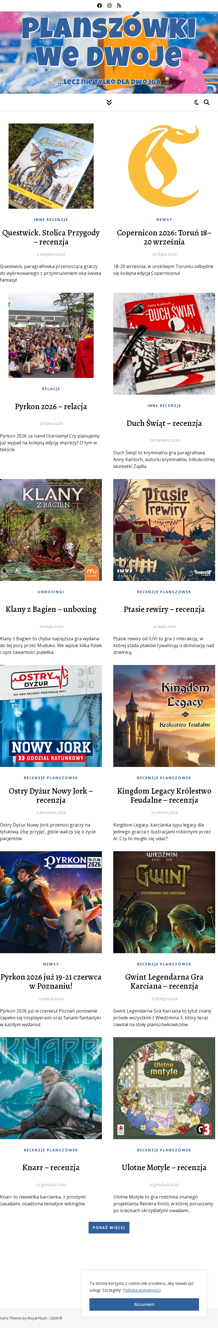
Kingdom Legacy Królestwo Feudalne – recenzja (164, 796)
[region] (144, 1294)
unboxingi (50, 591)
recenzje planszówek (164, 591)
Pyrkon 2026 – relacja (51, 406)
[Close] (200, 1275)
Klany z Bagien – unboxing (51, 609)
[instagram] (110, 5)
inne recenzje (51, 219)
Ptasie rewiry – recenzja (164, 609)
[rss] (119, 5)
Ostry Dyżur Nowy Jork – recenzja (51, 796)
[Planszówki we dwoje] (109, 52)
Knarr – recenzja (51, 1167)
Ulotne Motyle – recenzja (164, 1167)
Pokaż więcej (109, 1227)
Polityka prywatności (142, 1290)
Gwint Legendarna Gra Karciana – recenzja (164, 982)
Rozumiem (144, 1304)
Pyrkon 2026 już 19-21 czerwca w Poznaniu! (51, 982)
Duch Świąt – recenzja (164, 423)
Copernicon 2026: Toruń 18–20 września (164, 237)
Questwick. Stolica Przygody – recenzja (51, 237)
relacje (51, 388)
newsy (164, 219)
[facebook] (100, 5)
